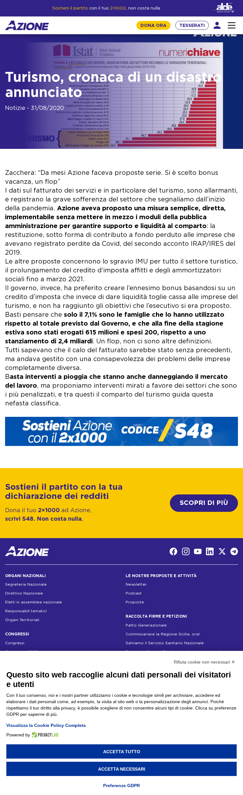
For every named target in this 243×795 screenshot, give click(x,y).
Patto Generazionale (146, 625)
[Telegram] (234, 551)
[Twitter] (222, 551)
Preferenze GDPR (121, 785)
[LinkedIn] (210, 551)
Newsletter (136, 584)
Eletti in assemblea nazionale (33, 602)
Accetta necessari (121, 769)
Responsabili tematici (26, 611)
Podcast (134, 593)
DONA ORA (153, 25)
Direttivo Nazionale (24, 593)
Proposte (135, 602)
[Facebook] (173, 551)
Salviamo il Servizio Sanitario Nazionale (165, 643)
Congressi (14, 643)
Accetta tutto (121, 751)
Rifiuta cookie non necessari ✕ (204, 662)
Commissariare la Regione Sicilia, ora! (163, 634)
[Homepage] (27, 25)
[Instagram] (186, 551)
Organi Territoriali (22, 620)
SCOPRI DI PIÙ (204, 503)
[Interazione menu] (231, 25)
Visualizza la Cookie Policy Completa (46, 725)
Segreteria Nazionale (26, 584)
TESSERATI (192, 25)
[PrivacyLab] (44, 735)
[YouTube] (198, 551)
